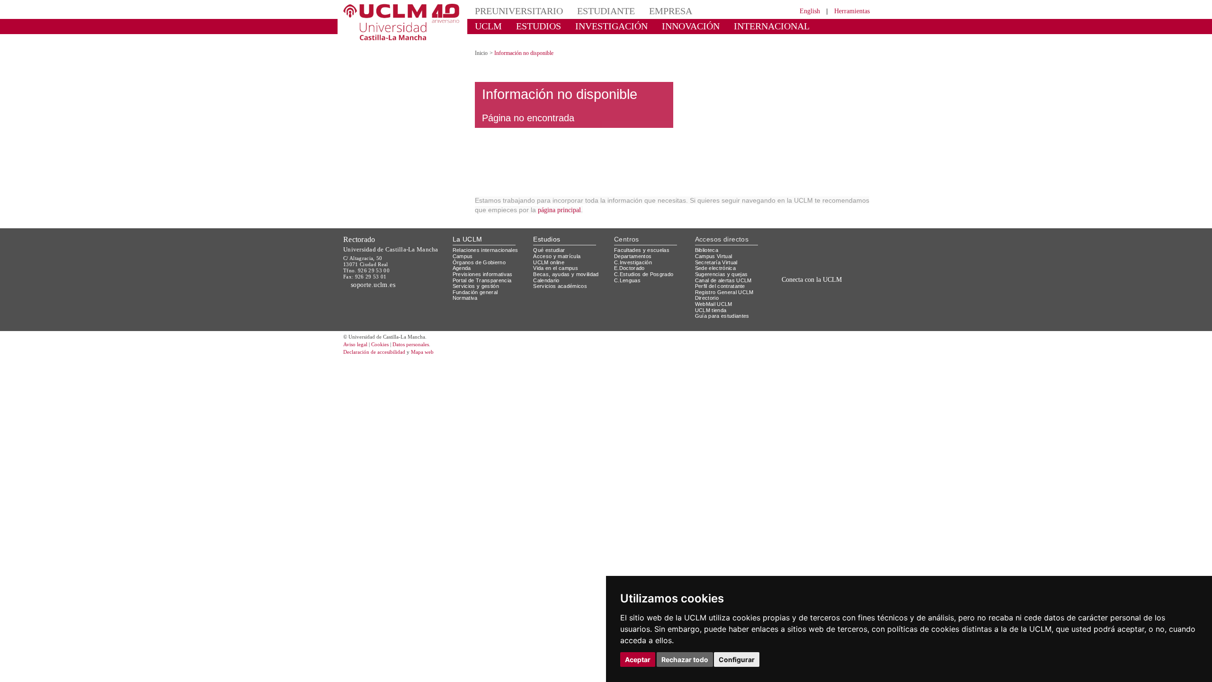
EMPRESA (670, 11)
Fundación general (475, 292)
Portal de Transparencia (482, 280)
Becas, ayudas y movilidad (565, 274)
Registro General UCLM (724, 292)
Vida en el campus (555, 268)
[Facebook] (814, 301)
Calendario (546, 280)
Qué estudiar (549, 250)
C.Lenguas (627, 280)
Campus (463, 256)
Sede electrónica (715, 268)
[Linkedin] (832, 301)
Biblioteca (706, 250)
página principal (559, 210)
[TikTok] (791, 301)
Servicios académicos (560, 286)
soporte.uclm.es (373, 284)
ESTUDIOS (538, 26)
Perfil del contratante (720, 286)
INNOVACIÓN (691, 26)
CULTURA (496, 40)
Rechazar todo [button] (684, 659)
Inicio (481, 53)
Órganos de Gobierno (479, 262)
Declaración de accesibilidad (374, 352)
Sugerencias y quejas (721, 274)
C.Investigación (633, 262)
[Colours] (840, 252)
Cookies (380, 344)
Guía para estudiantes (722, 316)
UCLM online (548, 262)
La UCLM (467, 239)
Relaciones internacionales (485, 250)
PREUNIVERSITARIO (519, 11)
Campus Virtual (713, 256)
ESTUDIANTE (606, 11)
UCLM (488, 26)
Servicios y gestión (476, 286)
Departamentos (632, 256)
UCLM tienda (711, 310)
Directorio (707, 298)
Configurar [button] (737, 659)
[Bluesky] (824, 301)
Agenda (462, 268)
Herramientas (852, 11)
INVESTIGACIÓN (611, 26)
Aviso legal (355, 344)
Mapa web (422, 352)
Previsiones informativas (483, 274)
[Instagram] (778, 301)
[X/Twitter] (804, 301)
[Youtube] (845, 301)
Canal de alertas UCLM (723, 280)
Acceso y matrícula (556, 256)
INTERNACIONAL (772, 26)
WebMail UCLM (713, 304)
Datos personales (410, 344)
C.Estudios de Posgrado (643, 274)
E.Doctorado (629, 268)
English (810, 11)
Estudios (546, 239)
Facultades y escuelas (641, 250)
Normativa (465, 298)
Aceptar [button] (638, 659)
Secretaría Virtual (716, 262)
